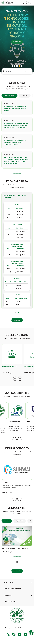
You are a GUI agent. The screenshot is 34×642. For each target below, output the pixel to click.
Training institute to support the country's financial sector (15, 428)
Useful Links (8, 582)
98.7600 (18, 305)
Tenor (9, 208)
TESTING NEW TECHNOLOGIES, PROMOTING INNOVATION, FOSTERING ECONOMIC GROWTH (17, 25)
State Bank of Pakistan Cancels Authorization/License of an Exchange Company (15, 142)
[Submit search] (29, 71)
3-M (8, 214)
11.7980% (20, 218)
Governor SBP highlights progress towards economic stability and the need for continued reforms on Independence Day (16, 160)
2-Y (9, 231)
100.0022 (19, 288)
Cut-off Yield (20, 208)
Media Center (17, 508)
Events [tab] (7, 521)
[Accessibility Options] (31, 632)
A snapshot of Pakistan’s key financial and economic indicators (17, 186)
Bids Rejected (20, 231)
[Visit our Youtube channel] (25, 634)
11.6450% (20, 214)
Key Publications (10, 602)
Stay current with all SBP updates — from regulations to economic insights (17, 87)
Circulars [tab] (24, 96)
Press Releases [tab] (9, 96)
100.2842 (19, 285)
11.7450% (20, 234)
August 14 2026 (9, 154)
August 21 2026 (9, 103)
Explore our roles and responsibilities (17, 338)
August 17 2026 (9, 137)
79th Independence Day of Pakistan (15, 548)
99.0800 (18, 302)
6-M (8, 218)
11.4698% (20, 211)
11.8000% (20, 238)
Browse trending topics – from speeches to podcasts (17, 512)
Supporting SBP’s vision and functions (17, 396)
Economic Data (17, 181)
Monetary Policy (9, 367)
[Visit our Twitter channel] (8, 634)
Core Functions (17, 334)
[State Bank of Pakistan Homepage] (7, 3)
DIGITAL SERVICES (17, 448)
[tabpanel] (17, 137)
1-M (9, 211)
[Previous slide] (15, 379)
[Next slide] (20, 379)
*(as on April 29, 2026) (16, 272)
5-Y (9, 238)
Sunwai (5, 482)
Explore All (17, 320)
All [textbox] (17, 71)
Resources (8, 595)
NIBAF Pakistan (14, 421)
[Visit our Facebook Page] (13, 634)
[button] (30, 3)
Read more (18, 42)
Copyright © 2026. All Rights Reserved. (17, 628)
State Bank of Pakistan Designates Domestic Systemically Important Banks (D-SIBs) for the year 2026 (16, 125)
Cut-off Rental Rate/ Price (18, 282)
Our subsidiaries (17, 392)
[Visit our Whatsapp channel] (19, 634)
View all (16, 173)
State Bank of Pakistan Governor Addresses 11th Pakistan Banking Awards (15, 108)
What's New (17, 82)
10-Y (8, 268)
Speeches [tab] (19, 521)
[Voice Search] (26, 3)
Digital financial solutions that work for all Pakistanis (17, 453)
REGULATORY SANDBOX (17, 11)
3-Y (9, 234)
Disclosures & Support (12, 589)
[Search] (23, 3)
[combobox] (21, 71)
